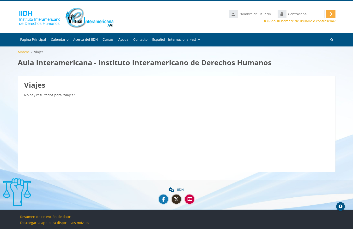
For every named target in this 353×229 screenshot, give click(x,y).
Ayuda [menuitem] (123, 39)
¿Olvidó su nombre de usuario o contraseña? (299, 21)
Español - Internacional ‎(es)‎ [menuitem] (174, 39)
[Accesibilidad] (340, 206)
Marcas (24, 52)
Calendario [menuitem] (59, 39)
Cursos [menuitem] (108, 39)
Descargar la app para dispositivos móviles (54, 222)
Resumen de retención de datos (46, 216)
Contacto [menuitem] (140, 39)
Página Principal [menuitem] (33, 39)
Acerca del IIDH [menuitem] (85, 39)
